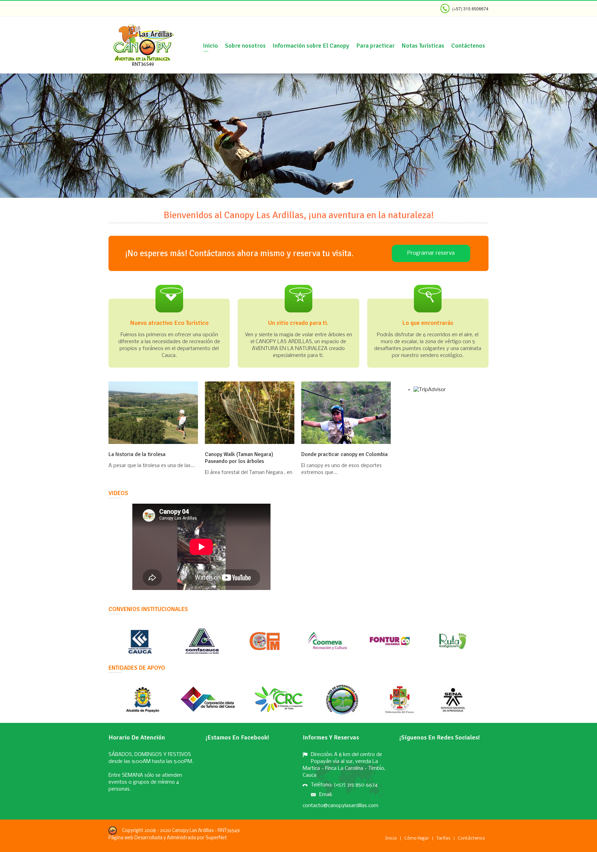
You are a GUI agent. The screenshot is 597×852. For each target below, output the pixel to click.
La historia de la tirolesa (136, 454)
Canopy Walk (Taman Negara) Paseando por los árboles (239, 458)
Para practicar (375, 45)
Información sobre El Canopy (311, 45)
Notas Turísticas (422, 45)
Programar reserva (431, 253)
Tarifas (443, 838)
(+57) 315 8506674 (470, 8)
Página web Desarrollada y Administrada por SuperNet (167, 838)
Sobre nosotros (245, 45)
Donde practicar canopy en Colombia (344, 454)
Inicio (210, 45)
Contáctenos (468, 45)
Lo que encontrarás (427, 323)
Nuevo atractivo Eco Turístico (169, 323)
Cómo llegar (416, 838)
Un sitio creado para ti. (298, 323)
